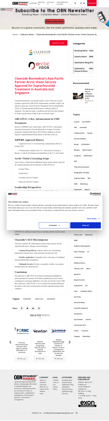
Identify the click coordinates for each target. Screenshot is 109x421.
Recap (76, 144)
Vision (76, 331)
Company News (86, 291)
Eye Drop (77, 297)
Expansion (78, 189)
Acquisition (78, 286)
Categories (33, 3)
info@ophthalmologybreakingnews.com (59, 413)
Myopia (77, 150)
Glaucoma (89, 235)
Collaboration (79, 133)
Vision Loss (39, 299)
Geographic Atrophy (81, 173)
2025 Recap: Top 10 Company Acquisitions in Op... (89, 93)
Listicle (88, 319)
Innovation (51, 299)
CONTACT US (36, 413)
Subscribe (92, 3)
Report (87, 189)
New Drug (83, 184)
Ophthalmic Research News (84, 69)
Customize (53, 225)
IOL (86, 286)
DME (75, 184)
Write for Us (41, 3)
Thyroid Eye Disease (81, 167)
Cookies (55, 380)
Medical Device (79, 263)
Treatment (27, 299)
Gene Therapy (79, 252)
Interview (83, 127)
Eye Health (86, 122)
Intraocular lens (80, 325)
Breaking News (84, 50)
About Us (43, 380)
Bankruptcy (88, 156)
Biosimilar (86, 336)
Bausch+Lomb (79, 280)
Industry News (27, 34)
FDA (75, 127)
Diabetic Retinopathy (82, 246)
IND (89, 178)
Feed (41, 394)
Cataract (84, 331)
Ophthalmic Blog (84, 62)
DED (75, 161)
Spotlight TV (50, 3)
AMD (75, 240)
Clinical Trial (78, 269)
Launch (76, 122)
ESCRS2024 (85, 144)
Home (15, 34)
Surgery (77, 336)
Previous (10, 342)
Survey (89, 133)
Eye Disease (78, 319)
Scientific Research (81, 308)
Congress (77, 156)
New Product (87, 150)
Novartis (77, 274)
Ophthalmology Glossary (62, 3)
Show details (92, 218)
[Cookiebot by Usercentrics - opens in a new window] (91, 194)
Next (69, 342)
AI (88, 252)
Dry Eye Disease (80, 139)
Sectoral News (79, 302)
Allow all (85, 225)
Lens (75, 291)
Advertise (43, 382)
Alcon (88, 269)
